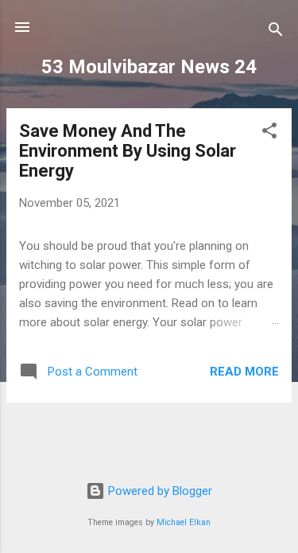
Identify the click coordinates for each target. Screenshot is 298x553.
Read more (244, 371)
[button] (269, 133)
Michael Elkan (184, 522)
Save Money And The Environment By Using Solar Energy (127, 151)
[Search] (275, 32)
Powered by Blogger (158, 491)
